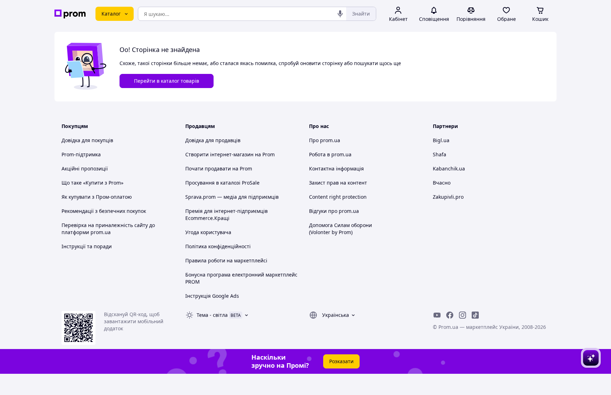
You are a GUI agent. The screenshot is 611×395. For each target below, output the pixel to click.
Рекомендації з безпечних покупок (104, 211)
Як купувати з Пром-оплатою (97, 196)
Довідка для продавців (212, 140)
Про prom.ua (324, 140)
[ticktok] (475, 315)
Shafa (439, 154)
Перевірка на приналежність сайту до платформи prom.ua (108, 229)
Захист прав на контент (338, 182)
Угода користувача (208, 232)
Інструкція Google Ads (212, 295)
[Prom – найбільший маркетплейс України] (70, 14)
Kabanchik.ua (449, 168)
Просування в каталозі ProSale (222, 182)
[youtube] (437, 315)
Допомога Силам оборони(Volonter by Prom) (340, 229)
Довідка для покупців (87, 140)
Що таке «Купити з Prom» (92, 182)
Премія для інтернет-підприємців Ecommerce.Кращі (226, 214)
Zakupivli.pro (448, 196)
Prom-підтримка (81, 154)
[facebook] (450, 315)
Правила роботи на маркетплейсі (226, 260)
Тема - (212, 315)
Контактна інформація (336, 168)
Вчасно (441, 182)
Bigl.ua (441, 140)
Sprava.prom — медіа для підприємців (232, 196)
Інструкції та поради (87, 246)
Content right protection (338, 196)
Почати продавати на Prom (218, 168)
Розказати (341, 361)
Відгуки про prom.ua (334, 211)
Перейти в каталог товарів (166, 80)
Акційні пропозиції (85, 168)
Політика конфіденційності (218, 246)
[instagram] (462, 315)
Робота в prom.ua (330, 154)
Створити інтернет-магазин (219, 154)
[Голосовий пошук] (340, 14)
